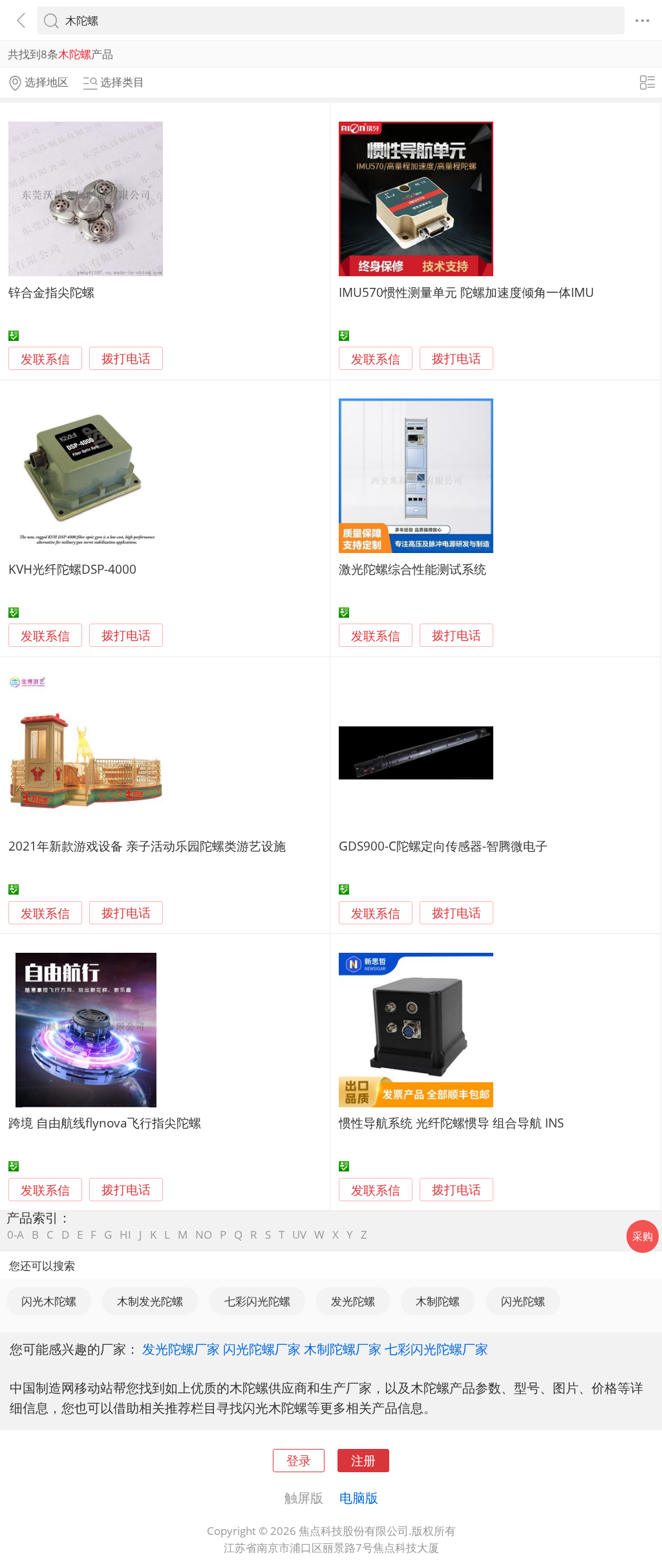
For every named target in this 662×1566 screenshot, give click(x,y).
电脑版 (358, 1497)
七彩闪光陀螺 (257, 1301)
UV (299, 1234)
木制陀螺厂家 (342, 1349)
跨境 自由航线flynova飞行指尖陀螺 (104, 1123)
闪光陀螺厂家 (262, 1349)
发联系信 (45, 359)
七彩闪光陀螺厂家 (436, 1349)
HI (125, 1234)
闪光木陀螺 (48, 1301)
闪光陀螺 (523, 1301)
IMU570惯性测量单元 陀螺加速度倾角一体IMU (466, 292)
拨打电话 (126, 358)
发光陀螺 (353, 1301)
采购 (642, 1236)
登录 (298, 1460)
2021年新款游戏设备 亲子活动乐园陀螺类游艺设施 (147, 846)
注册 (363, 1460)
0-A (15, 1234)
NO (203, 1234)
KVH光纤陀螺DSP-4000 (72, 569)
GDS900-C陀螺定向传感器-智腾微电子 (443, 846)
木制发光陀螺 (150, 1301)
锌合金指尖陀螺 (51, 292)
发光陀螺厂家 (181, 1349)
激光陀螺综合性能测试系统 (412, 569)
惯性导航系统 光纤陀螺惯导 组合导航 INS (451, 1123)
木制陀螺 (438, 1301)
